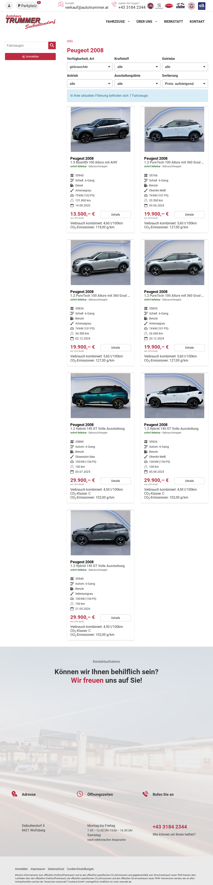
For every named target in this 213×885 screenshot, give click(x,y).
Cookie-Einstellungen (80, 869)
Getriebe (168, 59)
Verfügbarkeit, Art (80, 59)
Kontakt (197, 22)
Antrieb (72, 76)
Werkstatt (173, 22)
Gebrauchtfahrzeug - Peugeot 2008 (100, 170)
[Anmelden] (9, 5)
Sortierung (170, 76)
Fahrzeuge (115, 22)
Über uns (144, 22)
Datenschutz (56, 869)
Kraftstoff (121, 59)
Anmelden (21, 869)
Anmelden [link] (32, 56)
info (70, 41)
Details (115, 214)
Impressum (38, 869)
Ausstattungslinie (127, 76)
